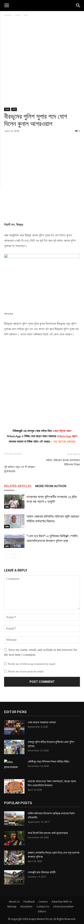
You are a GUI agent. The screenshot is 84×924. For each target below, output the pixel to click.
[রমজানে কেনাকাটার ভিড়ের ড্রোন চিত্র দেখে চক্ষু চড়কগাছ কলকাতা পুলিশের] (14, 858)
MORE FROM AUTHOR (50, 486)
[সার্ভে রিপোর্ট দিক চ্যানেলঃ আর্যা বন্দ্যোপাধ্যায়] (14, 838)
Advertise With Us (62, 901)
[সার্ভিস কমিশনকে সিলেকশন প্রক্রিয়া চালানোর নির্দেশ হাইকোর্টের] (14, 818)
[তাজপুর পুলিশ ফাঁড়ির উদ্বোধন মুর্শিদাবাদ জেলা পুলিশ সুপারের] (14, 747)
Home (7, 15)
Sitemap (12, 906)
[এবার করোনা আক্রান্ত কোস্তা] (14, 727)
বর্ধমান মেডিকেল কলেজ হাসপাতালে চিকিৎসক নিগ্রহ (63, 462)
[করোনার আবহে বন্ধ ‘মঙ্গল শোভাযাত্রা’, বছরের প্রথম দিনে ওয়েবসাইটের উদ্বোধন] (14, 786)
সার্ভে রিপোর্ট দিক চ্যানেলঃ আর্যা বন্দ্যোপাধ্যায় (48, 833)
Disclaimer (26, 906)
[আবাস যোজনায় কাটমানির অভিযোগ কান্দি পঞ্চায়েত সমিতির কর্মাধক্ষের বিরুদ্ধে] (14, 521)
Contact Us (42, 906)
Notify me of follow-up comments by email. (32, 663)
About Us (14, 901)
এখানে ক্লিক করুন (62, 431)
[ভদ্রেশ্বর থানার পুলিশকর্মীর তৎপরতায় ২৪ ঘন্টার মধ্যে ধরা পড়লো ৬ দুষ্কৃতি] (14, 502)
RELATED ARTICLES (17, 486)
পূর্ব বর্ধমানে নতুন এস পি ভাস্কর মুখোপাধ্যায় (19, 469)
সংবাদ (17, 15)
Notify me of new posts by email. (26, 671)
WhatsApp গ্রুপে (67, 436)
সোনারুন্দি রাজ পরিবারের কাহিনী (41, 872)
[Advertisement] (42, 64)
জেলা (25, 15)
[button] (78, 5)
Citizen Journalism (63, 906)
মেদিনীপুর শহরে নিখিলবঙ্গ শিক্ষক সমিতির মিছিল (48, 761)
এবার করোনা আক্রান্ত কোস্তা (42, 722)
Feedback (29, 901)
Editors (42, 911)
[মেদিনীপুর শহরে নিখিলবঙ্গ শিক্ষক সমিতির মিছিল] (14, 766)
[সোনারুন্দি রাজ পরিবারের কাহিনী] (14, 877)
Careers (43, 901)
